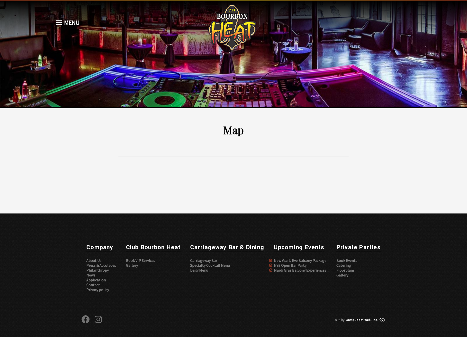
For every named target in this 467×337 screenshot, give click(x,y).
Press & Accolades (101, 265)
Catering (343, 265)
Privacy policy (97, 289)
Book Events (346, 260)
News (90, 275)
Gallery (132, 265)
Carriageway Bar (203, 260)
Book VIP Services (140, 260)
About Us (93, 260)
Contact (93, 284)
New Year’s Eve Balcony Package (300, 260)
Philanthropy (97, 270)
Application (96, 279)
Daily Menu (199, 270)
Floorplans (345, 270)
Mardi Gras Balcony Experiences (300, 270)
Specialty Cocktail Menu (210, 265)
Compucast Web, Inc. (362, 320)
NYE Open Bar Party (290, 265)
